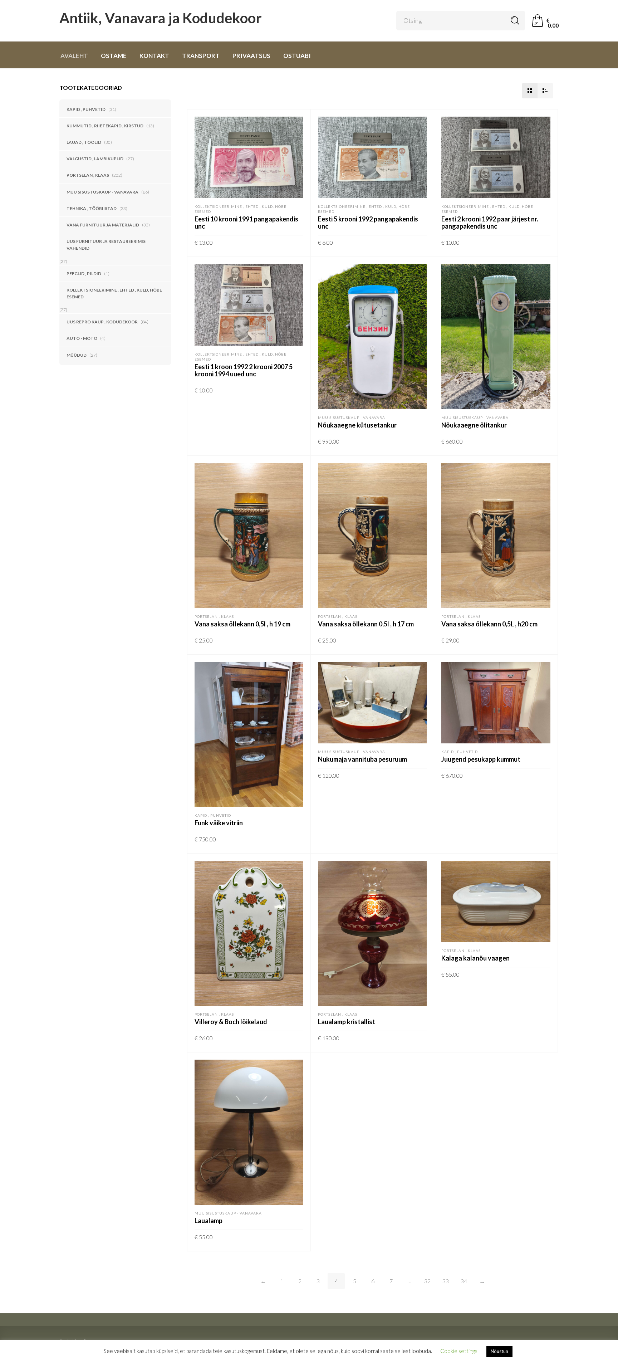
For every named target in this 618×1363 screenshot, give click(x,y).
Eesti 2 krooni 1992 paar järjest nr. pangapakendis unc (489, 222)
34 (464, 1280)
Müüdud (77, 355)
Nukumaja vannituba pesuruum (362, 759)
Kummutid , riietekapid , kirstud (105, 125)
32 (427, 1280)
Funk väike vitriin (219, 823)
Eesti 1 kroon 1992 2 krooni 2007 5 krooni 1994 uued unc (244, 370)
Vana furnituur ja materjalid (103, 225)
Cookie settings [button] (458, 1351)
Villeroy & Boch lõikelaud (231, 1022)
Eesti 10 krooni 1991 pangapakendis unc (246, 222)
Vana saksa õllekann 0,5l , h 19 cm (242, 624)
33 (445, 1280)
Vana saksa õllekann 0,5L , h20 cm (489, 624)
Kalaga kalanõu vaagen (475, 958)
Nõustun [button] (499, 1351)
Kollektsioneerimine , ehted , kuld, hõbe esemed (114, 293)
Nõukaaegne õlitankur (474, 425)
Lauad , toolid (84, 142)
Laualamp (208, 1221)
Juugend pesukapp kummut (480, 759)
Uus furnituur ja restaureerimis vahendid (106, 245)
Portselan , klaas (88, 175)
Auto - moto (82, 338)
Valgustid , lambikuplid (95, 158)
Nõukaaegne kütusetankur (357, 425)
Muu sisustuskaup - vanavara (102, 192)
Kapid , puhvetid (86, 109)
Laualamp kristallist (346, 1022)
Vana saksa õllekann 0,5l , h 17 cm (366, 624)
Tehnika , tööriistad (92, 208)
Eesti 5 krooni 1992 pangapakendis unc (368, 222)
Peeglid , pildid (84, 273)
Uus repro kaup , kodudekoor (102, 321)
